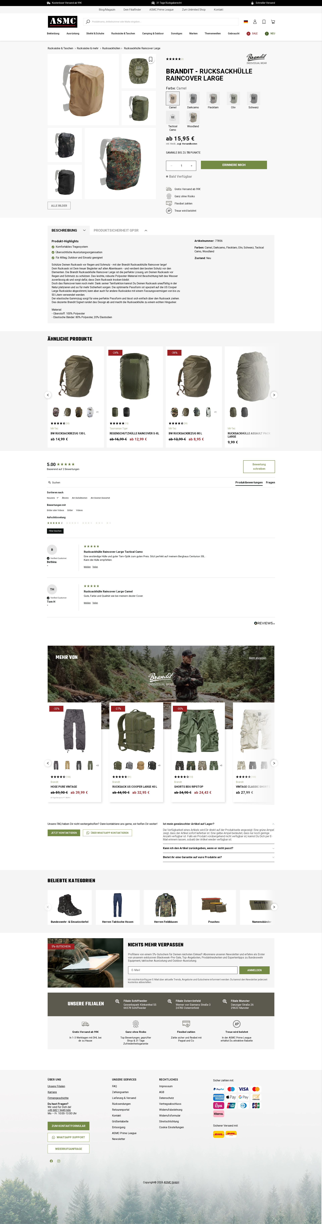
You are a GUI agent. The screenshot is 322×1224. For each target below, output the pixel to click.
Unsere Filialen (56, 1086)
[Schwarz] (253, 98)
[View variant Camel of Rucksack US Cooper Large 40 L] (140, 765)
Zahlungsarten (120, 1092)
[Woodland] (193, 117)
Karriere (52, 1092)
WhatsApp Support (71, 1137)
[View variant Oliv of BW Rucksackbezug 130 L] (67, 412)
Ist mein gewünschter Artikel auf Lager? (188, 823)
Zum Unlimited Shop (194, 9)
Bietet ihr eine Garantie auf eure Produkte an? (192, 857)
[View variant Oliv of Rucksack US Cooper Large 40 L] (117, 765)
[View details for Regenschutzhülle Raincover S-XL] (134, 376)
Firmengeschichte (58, 1098)
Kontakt (218, 9)
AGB (161, 1092)
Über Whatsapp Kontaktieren (109, 833)
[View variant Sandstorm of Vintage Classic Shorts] (241, 765)
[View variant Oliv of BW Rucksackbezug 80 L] (185, 412)
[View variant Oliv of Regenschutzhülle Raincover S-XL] (115, 412)
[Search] (88, 21)
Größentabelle (120, 1121)
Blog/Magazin (107, 9)
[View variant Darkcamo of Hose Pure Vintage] (78, 765)
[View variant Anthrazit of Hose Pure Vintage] (56, 765)
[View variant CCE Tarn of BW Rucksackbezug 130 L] (56, 412)
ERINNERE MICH (234, 165)
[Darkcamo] (193, 98)
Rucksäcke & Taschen (60, 48)
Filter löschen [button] (55, 531)
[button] (47, 395)
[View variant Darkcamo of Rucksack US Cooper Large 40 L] (152, 765)
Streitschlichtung (169, 1121)
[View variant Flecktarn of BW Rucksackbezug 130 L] (78, 412)
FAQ (114, 1086)
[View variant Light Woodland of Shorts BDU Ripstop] (202, 765)
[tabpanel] (161, 279)
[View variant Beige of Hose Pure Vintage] (67, 765)
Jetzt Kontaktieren (64, 833)
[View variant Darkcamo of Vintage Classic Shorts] (264, 765)
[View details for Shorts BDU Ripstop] (198, 731)
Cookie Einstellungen (171, 1127)
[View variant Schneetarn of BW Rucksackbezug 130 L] (90, 412)
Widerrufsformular (169, 1115)
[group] (64, 464)
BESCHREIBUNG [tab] (64, 230)
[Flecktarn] (213, 98)
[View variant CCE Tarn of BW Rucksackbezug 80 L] (174, 412)
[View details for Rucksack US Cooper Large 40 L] (136, 731)
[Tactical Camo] (172, 117)
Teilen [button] (95, 567)
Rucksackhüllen (111, 48)
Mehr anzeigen (257, 658)
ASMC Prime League (161, 9)
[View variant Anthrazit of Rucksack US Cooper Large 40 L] (129, 765)
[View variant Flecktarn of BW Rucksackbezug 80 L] (197, 412)
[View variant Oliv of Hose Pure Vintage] (90, 765)
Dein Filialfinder (132, 9)
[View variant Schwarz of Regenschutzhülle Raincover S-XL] (126, 412)
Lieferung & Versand (124, 1098)
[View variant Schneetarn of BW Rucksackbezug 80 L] (208, 412)
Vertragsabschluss (170, 1103)
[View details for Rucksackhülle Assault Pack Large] (252, 376)
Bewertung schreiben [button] (259, 466)
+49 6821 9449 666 (59, 1110)
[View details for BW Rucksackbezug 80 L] (193, 376)
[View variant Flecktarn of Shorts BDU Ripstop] (191, 765)
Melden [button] (87, 567)
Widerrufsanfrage (68, 1148)
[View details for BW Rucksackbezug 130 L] (75, 376)
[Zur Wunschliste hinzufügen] (151, 59)
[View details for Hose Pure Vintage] (74, 731)
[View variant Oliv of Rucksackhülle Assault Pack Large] (233, 412)
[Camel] (172, 98)
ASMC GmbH (171, 1182)
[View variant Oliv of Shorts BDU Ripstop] (213, 765)
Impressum (166, 1086)
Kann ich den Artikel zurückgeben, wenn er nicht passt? (198, 848)
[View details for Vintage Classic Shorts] (260, 731)
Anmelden (254, 970)
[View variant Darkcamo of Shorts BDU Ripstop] (179, 765)
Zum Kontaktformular (68, 1126)
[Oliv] (233, 98)
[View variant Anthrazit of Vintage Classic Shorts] (252, 765)
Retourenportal (120, 1109)
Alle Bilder (59, 205)
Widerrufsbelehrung (170, 1109)
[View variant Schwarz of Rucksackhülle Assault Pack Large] (244, 412)
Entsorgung (118, 1127)
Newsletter (118, 1139)
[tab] (249, 483)
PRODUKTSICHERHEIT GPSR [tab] (116, 230)
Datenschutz (166, 1098)
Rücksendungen (121, 1103)
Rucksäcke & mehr (87, 48)
